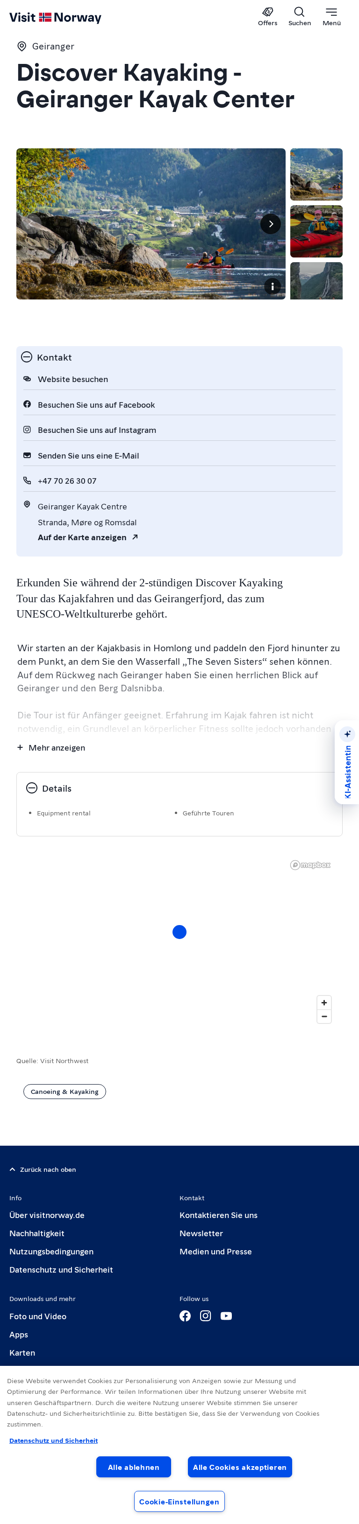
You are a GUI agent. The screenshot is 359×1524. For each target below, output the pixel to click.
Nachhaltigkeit (37, 1232)
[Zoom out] (324, 1016)
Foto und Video (37, 1315)
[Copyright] (272, 286)
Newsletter (201, 1232)
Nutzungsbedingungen (51, 1251)
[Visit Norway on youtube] (226, 1316)
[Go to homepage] (69, 17)
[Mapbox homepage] (310, 865)
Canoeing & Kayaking (65, 1091)
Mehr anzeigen (57, 747)
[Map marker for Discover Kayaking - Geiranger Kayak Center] (179, 932)
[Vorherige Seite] (31, 224)
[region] (179, 941)
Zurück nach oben (48, 1169)
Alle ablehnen (134, 1467)
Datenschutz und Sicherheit (61, 1269)
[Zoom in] (324, 1002)
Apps (18, 1334)
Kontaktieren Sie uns (219, 1214)
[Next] (270, 224)
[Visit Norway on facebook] (185, 1316)
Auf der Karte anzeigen (82, 536)
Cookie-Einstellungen (179, 1501)
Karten (22, 1352)
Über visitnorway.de (47, 1214)
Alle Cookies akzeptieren (240, 1467)
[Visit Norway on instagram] (205, 1316)
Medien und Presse (216, 1251)
